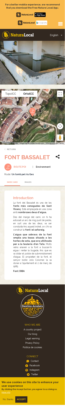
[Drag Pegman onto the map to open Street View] (60, 137)
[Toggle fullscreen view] (60, 94)
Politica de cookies (32, 347)
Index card (12, 182)
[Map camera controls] (60, 126)
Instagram (35, 370)
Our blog (32, 334)
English (54, 35)
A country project (32, 329)
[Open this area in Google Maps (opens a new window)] (6, 142)
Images (28, 182)
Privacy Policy (32, 343)
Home (18, 35)
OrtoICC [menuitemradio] (28, 93)
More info (6, 392)
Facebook (35, 365)
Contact (35, 361)
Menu (60, 23)
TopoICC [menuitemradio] (10, 93)
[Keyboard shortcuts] (16, 143)
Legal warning (32, 338)
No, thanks (8, 399)
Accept (21, 399)
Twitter (34, 374)
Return (11, 149)
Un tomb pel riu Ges (22, 174)
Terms (61, 143)
